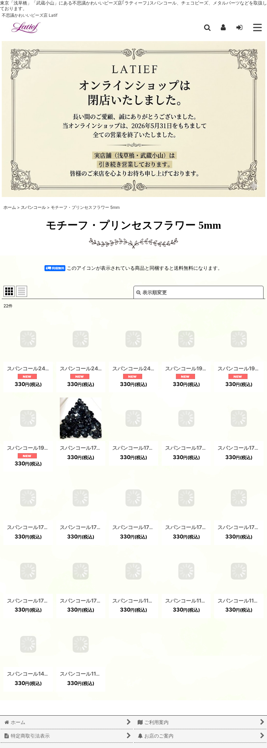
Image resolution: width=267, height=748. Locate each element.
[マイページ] (223, 27)
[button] (207, 27)
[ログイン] (239, 27)
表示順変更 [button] (155, 292)
